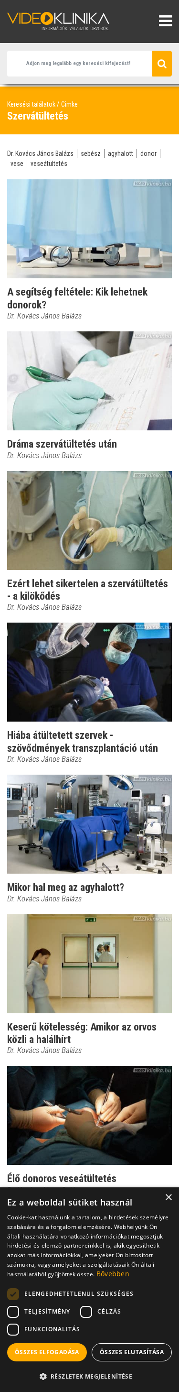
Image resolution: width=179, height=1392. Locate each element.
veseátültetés (49, 163)
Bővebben (112, 1273)
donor (148, 153)
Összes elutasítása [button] (132, 1352)
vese (17, 163)
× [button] (168, 1197)
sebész (91, 153)
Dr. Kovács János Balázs (40, 153)
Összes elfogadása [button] (47, 1352)
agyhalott (120, 153)
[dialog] (89, 1289)
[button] (89, 1376)
